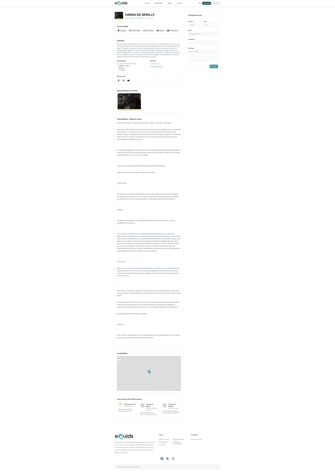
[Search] (199, 3)
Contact (179, 3)
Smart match (158, 3)
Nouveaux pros (164, 442)
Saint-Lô (150, 18)
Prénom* (190, 21)
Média (170, 3)
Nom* (205, 21)
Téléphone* (191, 39)
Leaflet (156, 390)
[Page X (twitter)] (167, 459)
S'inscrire (216, 3)
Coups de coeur (164, 439)
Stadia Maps (163, 390)
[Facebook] (118, 80)
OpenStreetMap (171, 390)
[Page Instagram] (173, 459)
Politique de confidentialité (177, 443)
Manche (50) (141, 18)
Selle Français (129, 18)
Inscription (162, 445)
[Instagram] (123, 80)
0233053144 (156, 64)
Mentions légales (178, 439)
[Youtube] (128, 80)
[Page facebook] (162, 459)
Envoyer (213, 66)
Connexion (206, 3)
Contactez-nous (196, 439)
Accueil (147, 3)
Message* (191, 48)
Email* (190, 30)
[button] (119, 358)
